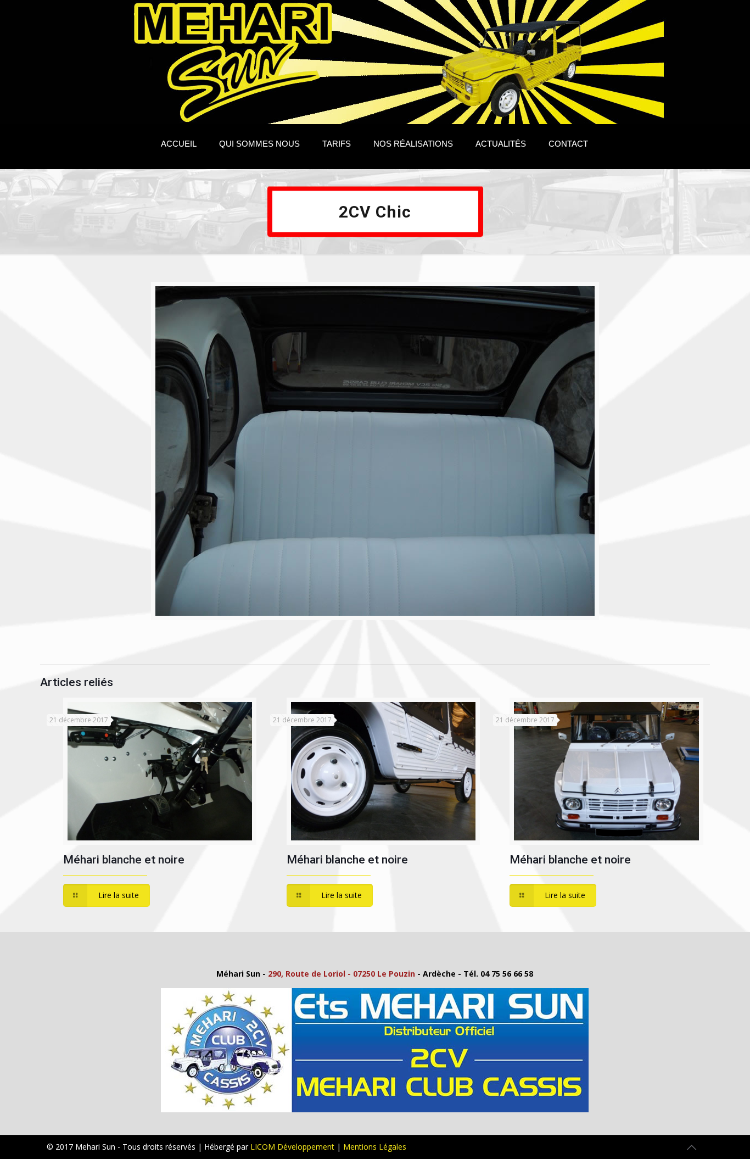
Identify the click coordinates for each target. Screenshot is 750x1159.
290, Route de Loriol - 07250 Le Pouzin (341, 973)
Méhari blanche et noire (123, 859)
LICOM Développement (292, 1146)
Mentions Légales (374, 1146)
